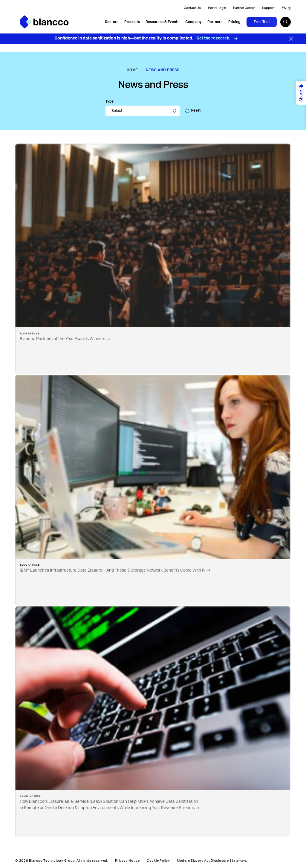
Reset (196, 110)
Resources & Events (162, 22)
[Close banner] (291, 38)
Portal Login (217, 8)
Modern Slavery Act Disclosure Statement (212, 860)
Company (193, 22)
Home (132, 70)
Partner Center (244, 8)
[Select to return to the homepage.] (44, 21)
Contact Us (192, 8)
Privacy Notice (127, 860)
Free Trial (262, 22)
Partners (214, 22)
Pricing (234, 22)
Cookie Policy (158, 860)
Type (109, 101)
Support (268, 8)
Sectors (111, 22)
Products (132, 22)
